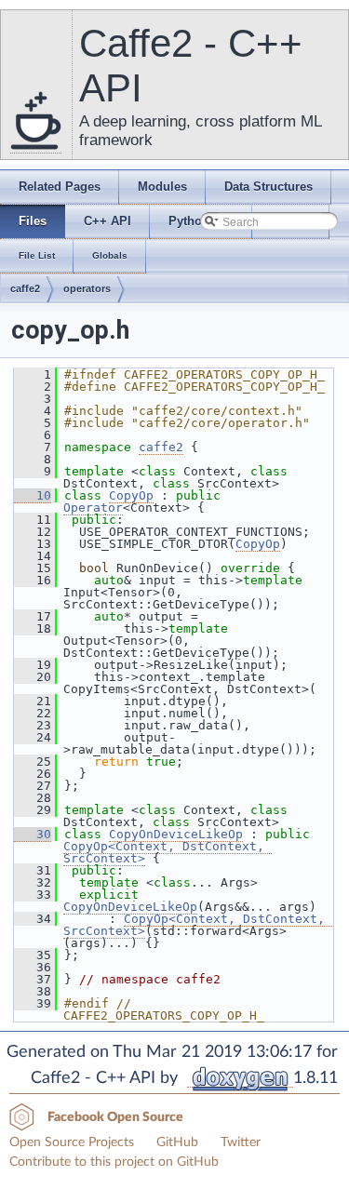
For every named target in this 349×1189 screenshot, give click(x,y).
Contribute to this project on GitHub (114, 1162)
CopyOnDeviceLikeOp (176, 834)
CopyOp (131, 495)
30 (32, 834)
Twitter (241, 1142)
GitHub (177, 1142)
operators (87, 288)
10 (32, 495)
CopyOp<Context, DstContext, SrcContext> (167, 852)
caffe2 (25, 288)
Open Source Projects (71, 1142)
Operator (93, 507)
